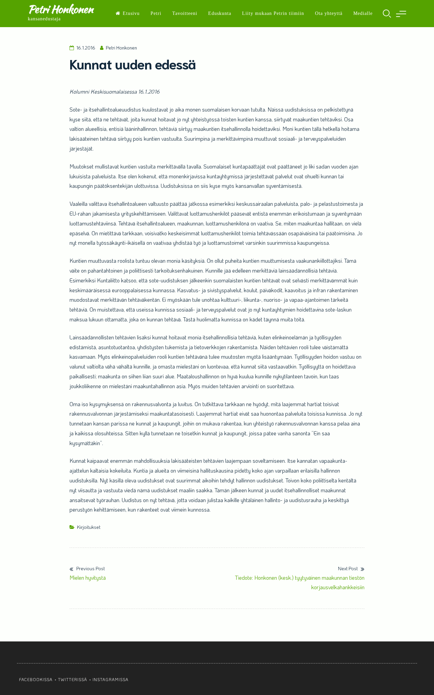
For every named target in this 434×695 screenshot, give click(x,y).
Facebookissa (36, 679)
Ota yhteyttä (328, 13)
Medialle (363, 13)
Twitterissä (72, 679)
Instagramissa (111, 679)
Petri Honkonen (60, 9)
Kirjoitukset (88, 527)
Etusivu (131, 13)
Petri (156, 13)
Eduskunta (219, 13)
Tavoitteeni (184, 13)
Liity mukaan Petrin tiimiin (273, 13)
